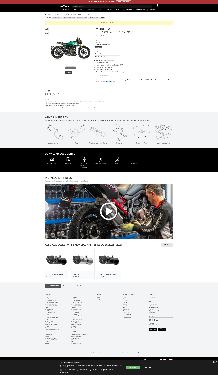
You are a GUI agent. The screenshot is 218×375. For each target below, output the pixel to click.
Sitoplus (47, 343)
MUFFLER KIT (90, 10)
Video (98, 297)
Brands (125, 304)
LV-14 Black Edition (76, 297)
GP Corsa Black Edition (51, 333)
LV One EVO (48, 316)
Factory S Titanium (76, 324)
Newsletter (152, 312)
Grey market (126, 316)
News (124, 297)
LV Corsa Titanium (76, 305)
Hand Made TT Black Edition (52, 340)
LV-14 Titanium (49, 299)
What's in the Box (56, 17)
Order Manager (127, 317)
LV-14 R (73, 299)
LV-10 (46, 307)
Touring (47, 341)
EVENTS (109, 10)
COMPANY (129, 10)
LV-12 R (47, 314)
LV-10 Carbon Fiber (76, 309)
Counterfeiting (127, 314)
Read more (70, 367)
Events (125, 299)
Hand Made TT (75, 338)
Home (48, 14)
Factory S (47, 322)
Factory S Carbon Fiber (51, 324)
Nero (72, 317)
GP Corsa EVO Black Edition (78, 334)
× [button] (216, 362)
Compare (102, 17)
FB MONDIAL (66, 14)
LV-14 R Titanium (75, 300)
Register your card (154, 311)
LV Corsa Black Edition (77, 304)
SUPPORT (152, 10)
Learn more (152, 327)
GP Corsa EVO (49, 334)
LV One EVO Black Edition (77, 316)
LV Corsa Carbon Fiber (51, 305)
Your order (152, 309)
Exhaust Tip (74, 340)
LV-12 (72, 311)
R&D (124, 307)
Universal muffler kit (76, 343)
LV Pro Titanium (75, 321)
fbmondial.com (110, 82)
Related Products (93, 17)
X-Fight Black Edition (76, 336)
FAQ (150, 305)
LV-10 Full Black (49, 309)
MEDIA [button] (118, 10)
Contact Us (152, 297)
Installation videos (154, 307)
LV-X (46, 331)
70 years (125, 311)
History (125, 302)
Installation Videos (82, 17)
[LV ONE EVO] (47, 29)
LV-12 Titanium (75, 312)
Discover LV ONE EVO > (102, 76)
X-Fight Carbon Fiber (50, 338)
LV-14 (46, 297)
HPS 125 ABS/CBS (78, 14)
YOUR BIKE (66, 10)
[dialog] (109, 367)
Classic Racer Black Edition (52, 329)
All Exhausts (48, 345)
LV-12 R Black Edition (76, 314)
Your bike (56, 14)
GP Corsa (73, 331)
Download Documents (69, 17)
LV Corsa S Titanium (50, 304)
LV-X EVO (73, 329)
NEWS (101, 10)
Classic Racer (74, 328)
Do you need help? (75, 286)
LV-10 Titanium (49, 311)
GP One (47, 328)
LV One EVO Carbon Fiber (51, 317)
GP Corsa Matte (75, 333)
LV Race (47, 326)
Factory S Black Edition (77, 322)
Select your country (123, 2)
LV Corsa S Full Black (76, 302)
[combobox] (214, 362)
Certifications (126, 309)
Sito (72, 341)
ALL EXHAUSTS (77, 10)
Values (125, 305)
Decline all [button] (148, 367)
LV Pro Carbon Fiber (50, 321)
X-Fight (47, 336)
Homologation (153, 304)
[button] (91, 373)
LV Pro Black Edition (76, 319)
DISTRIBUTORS (140, 10)
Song (98, 299)
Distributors (126, 312)
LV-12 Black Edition (50, 312)
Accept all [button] (133, 367)
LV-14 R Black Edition (50, 300)
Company (125, 300)
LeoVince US (112, 23)
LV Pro (46, 319)
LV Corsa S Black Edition (51, 302)
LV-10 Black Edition (76, 307)
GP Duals (73, 326)
